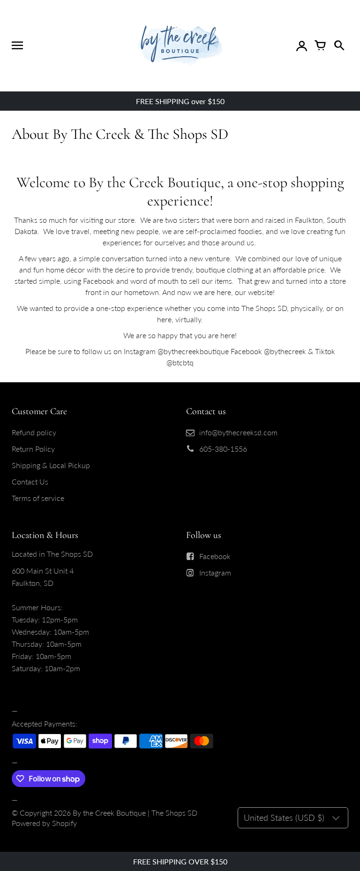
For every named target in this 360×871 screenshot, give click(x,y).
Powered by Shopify (44, 822)
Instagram (215, 572)
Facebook (215, 556)
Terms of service (38, 497)
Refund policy (34, 432)
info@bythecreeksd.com (238, 432)
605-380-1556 (223, 448)
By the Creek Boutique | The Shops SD (135, 812)
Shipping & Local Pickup (51, 465)
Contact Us (30, 481)
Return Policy (33, 448)
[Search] (339, 45)
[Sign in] (301, 45)
